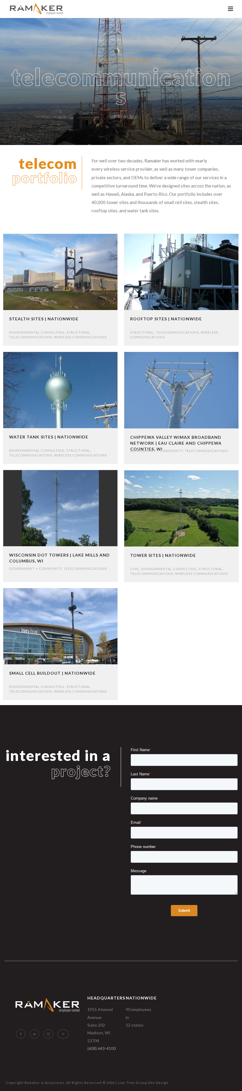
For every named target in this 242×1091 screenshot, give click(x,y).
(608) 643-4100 (101, 1048)
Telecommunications (30, 337)
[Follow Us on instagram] (48, 1034)
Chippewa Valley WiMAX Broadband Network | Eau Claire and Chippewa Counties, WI (176, 443)
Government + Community (156, 451)
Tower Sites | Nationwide (163, 555)
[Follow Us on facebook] (20, 1034)
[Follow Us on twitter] (63, 1034)
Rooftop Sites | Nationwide (166, 318)
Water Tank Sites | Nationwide (48, 436)
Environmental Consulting (37, 332)
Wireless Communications (80, 337)
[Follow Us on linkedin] (34, 1034)
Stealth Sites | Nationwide (44, 318)
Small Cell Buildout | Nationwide (52, 673)
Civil (135, 569)
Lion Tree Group (132, 1083)
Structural (78, 332)
